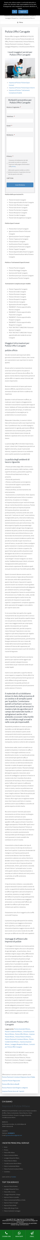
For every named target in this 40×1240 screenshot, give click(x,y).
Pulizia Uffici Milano (21, 1034)
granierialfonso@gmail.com (14, 1135)
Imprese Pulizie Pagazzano (11, 1081)
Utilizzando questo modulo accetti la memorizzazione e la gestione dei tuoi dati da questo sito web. (19, 172)
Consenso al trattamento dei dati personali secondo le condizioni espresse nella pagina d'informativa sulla (19, 163)
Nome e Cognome (14, 107)
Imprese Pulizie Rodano (11, 1186)
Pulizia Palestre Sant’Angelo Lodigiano (15, 1088)
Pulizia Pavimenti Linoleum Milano (16, 1039)
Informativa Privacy (8, 1220)
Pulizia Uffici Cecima (9, 1192)
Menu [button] (21, 22)
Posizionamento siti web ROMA (28, 1223)
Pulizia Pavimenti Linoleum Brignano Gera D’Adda (18, 1077)
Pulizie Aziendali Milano (22, 1029)
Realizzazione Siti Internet (10, 1223)
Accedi (22, 1222)
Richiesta (11, 135)
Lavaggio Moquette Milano (19, 1044)
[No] (38, 8)
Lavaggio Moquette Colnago (12, 1194)
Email (9, 126)
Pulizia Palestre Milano (23, 1037)
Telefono (11, 116)
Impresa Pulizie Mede (10, 1205)
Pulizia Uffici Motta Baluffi (10, 1084)
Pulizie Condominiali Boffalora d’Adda (14, 1200)
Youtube (13, 1177)
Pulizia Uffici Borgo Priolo (11, 1208)
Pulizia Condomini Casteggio (12, 1211)
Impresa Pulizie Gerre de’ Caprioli (13, 1091)
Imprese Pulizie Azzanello (11, 1197)
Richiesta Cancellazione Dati (22, 1220)
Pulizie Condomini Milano (13, 1031)
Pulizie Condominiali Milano (11, 1166)
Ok (14, 11)
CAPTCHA (10, 178)
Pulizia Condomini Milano (11, 1155)
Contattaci (7, 1172)
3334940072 (11, 1133)
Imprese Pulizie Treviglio (11, 1203)
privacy (14, 166)
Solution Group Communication (20, 1225)
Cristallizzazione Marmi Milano (12, 1163)
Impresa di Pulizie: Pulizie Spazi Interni (22, 88)
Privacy (10, 156)
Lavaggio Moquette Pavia (11, 1189)
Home (5, 1147)
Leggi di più (23, 11)
